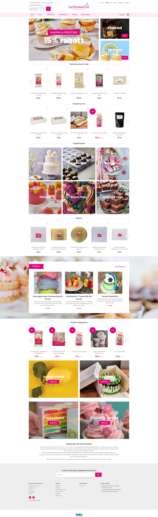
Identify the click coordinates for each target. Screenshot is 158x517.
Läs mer (47, 308)
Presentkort (59, 495)
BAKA (32, 14)
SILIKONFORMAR (53, 376)
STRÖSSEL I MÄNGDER (104, 417)
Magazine (122, 14)
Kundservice (121, 2)
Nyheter (75, 14)
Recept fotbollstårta (110, 296)
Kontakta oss (32, 487)
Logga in (127, 2)
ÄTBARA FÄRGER (53, 417)
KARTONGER (50, 14)
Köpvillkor (58, 486)
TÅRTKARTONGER (104, 376)
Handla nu (53, 381)
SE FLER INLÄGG (120, 266)
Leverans (58, 487)
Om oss (31, 489)
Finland (81, 486)
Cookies (31, 493)
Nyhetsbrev (32, 491)
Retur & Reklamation (61, 489)
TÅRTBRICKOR (63, 14)
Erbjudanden (85, 14)
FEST (40, 14)
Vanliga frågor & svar (34, 486)
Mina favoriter (59, 491)
